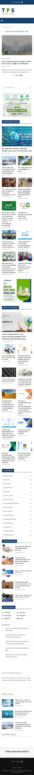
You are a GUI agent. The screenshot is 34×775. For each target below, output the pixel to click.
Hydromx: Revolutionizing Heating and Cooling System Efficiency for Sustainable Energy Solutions (8, 458)
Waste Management (17, 531)
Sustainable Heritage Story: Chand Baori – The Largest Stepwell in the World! (23, 585)
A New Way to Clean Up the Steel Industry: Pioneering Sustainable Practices (9, 192)
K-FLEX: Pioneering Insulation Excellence (8, 380)
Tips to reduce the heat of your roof (23, 572)
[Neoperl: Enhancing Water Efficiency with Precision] (9, 348)
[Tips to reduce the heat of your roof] (7, 574)
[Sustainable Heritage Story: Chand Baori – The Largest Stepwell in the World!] (7, 585)
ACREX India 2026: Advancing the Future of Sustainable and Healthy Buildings (8, 170)
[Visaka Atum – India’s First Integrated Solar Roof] (7, 598)
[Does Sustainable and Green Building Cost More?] (25, 160)
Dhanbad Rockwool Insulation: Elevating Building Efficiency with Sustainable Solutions (24, 359)
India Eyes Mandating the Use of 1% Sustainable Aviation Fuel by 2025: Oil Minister (25, 267)
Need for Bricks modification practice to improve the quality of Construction (23, 560)
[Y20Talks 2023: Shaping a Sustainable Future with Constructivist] (25, 205)
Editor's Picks (17, 483)
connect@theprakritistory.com (14, 673)
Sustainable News (17, 523)
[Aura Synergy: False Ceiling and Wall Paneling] (25, 423)
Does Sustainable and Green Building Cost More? (25, 169)
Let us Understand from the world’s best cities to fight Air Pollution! (16, 62)
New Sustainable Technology (17, 503)
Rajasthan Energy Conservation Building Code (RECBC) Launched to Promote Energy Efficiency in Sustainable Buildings (9, 268)
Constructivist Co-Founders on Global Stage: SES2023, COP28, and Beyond (8, 244)
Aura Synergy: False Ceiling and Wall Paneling (24, 431)
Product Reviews (17, 511)
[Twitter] (14, 2)
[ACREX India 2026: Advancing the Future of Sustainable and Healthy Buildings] (9, 160)
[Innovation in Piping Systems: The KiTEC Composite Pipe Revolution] (25, 446)
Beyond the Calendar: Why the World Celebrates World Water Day (17, 149)
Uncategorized (17, 527)
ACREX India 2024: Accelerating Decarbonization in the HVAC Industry (24, 244)
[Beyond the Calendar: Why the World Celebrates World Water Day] (17, 136)
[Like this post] (12, 75)
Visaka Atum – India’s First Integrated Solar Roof (23, 596)
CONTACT (19, 768)
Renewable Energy (17, 515)
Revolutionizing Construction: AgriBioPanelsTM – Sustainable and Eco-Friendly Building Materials (8, 405)
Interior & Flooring (17, 499)
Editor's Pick (17, 480)
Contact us (5, 689)
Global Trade (17, 491)
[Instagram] (16, 2)
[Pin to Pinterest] (19, 75)
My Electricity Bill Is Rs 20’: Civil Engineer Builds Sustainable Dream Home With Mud (24, 192)
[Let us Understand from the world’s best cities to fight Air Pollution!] (17, 45)
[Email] (22, 2)
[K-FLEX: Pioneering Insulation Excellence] (9, 372)
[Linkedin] (19, 2)
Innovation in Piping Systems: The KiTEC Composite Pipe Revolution (24, 456)
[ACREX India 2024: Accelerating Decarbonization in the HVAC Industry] (25, 234)
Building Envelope (17, 476)
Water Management (17, 535)
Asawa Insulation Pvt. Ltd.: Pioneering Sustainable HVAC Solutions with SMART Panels (14, 336)
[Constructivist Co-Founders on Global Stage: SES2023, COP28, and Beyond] (9, 234)
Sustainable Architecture (17, 519)
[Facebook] (11, 2)
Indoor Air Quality (6, 58)
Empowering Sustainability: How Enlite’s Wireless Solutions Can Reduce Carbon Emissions (9, 433)
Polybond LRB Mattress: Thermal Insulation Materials (23, 548)
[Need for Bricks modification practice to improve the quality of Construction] (7, 560)
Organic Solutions (17, 507)
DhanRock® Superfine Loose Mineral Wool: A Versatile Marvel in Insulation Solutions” (25, 382)
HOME (13, 768)
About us (4, 685)
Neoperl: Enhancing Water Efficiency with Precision (8, 357)
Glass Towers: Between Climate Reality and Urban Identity (23, 701)
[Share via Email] (21, 75)
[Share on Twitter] (17, 75)
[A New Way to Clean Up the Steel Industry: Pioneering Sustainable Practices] (9, 182)
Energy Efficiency (17, 487)
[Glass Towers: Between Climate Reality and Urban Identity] (7, 703)
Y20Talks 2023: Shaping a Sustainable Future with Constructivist (25, 215)
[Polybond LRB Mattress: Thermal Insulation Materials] (7, 549)
